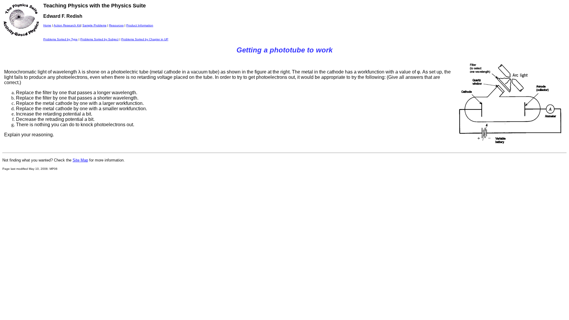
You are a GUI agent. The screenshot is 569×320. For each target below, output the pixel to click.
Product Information (139, 25)
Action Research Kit (67, 25)
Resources (116, 25)
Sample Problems (94, 25)
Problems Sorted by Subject (99, 39)
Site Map (80, 160)
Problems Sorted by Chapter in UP (144, 39)
